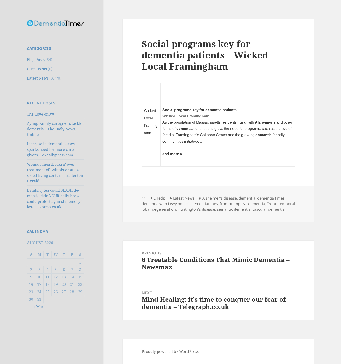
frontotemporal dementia (242, 203)
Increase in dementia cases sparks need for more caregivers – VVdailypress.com (51, 149)
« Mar (38, 306)
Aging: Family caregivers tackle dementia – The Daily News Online (54, 129)
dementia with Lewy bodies (166, 203)
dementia (247, 198)
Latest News (37, 78)
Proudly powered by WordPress (170, 351)
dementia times (271, 198)
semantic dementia (234, 209)
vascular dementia (268, 209)
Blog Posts (36, 59)
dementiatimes (204, 203)
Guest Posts (37, 68)
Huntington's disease (196, 209)
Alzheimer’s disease (219, 198)
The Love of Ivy (40, 114)
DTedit (159, 198)
